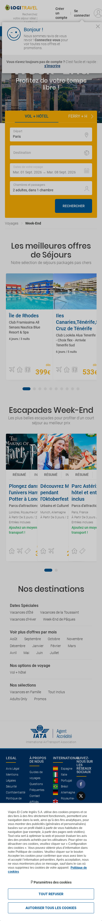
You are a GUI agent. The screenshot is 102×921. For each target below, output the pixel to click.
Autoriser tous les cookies (51, 908)
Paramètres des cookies (53, 882)
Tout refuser (51, 894)
